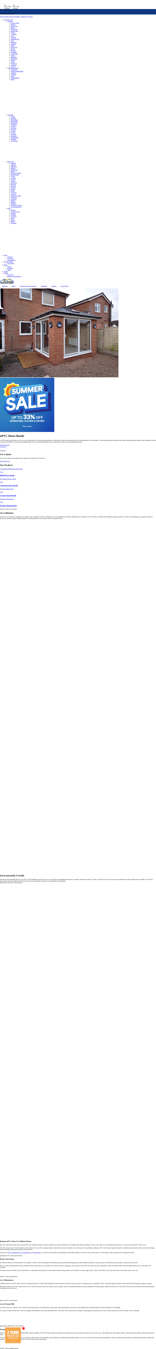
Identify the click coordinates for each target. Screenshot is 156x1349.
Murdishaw (14, 59)
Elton (12, 41)
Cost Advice (10, 263)
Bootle (13, 171)
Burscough (14, 123)
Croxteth (13, 178)
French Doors (27, 1252)
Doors (13, 286)
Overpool (13, 65)
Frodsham (14, 42)
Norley (13, 62)
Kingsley (13, 50)
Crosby (13, 176)
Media (5, 265)
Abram (13, 116)
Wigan (13, 79)
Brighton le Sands (16, 173)
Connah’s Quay (15, 212)
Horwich (13, 129)
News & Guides (8, 262)
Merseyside (10, 161)
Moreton (13, 202)
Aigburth (13, 163)
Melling (13, 200)
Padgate (13, 67)
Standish (13, 139)
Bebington (14, 166)
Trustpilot (2, 450)
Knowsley (14, 192)
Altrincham (14, 70)
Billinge (13, 168)
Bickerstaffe (14, 121)
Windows (5, 286)
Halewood (14, 183)
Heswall (13, 186)
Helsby (13, 46)
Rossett (13, 220)
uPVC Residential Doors (15, 1252)
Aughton (13, 118)
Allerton (13, 165)
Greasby (13, 181)
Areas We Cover (8, 20)
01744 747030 (4, 16)
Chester (13, 33)
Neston (13, 60)
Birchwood (14, 26)
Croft (12, 36)
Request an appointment (14, 276)
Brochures (10, 268)
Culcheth (13, 37)
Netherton (14, 204)
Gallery (9, 266)
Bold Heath (14, 29)
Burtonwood (14, 31)
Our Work (10, 258)
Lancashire (10, 115)
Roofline (53, 286)
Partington (14, 136)
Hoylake (13, 187)
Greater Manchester (12, 68)
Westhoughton (15, 78)
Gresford (13, 215)
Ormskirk (13, 134)
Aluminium (44, 286)
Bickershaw (14, 120)
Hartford (13, 44)
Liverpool (13, 199)
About (5, 255)
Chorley (13, 126)
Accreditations (11, 260)
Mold (12, 218)
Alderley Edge (15, 23)
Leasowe (13, 194)
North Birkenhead (16, 207)
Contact (6, 273)
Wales (9, 208)
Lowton (13, 133)
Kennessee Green (16, 196)
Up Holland (14, 141)
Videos (9, 270)
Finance (6, 271)
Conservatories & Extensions (28, 286)
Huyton (13, 189)
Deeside (13, 213)
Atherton (13, 73)
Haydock (13, 184)
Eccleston (13, 128)
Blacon (13, 28)
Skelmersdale (14, 137)
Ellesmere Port (15, 39)
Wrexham (13, 223)
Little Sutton (14, 54)
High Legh (14, 47)
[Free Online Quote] (13, 1335)
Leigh (12, 76)
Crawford (13, 34)
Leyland (13, 131)
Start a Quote (64, 286)
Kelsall (13, 49)
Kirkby (13, 191)
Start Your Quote (5, 461)
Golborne (13, 74)
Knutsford (14, 52)
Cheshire (9, 21)
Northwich (14, 63)
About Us (10, 257)
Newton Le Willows (16, 205)
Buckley (13, 210)
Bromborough (15, 174)
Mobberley (14, 57)
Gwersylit (13, 216)
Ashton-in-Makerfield (17, 71)
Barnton (13, 24)
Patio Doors (36, 1252)
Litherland (14, 197)
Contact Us (10, 275)
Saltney (13, 221)
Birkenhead (14, 170)
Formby (13, 179)
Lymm (13, 55)
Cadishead (14, 124)
